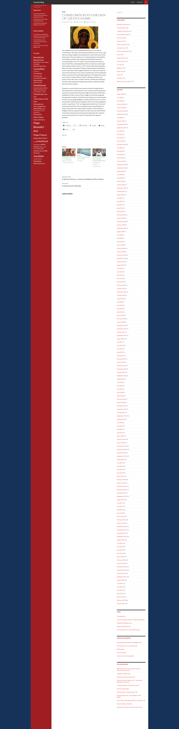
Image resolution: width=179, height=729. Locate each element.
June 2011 (120, 587)
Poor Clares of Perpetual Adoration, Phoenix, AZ (131, 700)
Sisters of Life (43, 147)
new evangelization (40, 106)
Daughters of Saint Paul (124, 673)
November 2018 (121, 292)
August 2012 (120, 540)
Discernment (120, 38)
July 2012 (120, 543)
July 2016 (120, 382)
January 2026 (121, 107)
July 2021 (120, 198)
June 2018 (120, 305)
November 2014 (121, 449)
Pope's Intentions (39, 120)
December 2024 (121, 124)
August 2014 (120, 459)
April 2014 (120, 473)
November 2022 (121, 168)
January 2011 (121, 603)
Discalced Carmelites (40, 78)
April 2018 (120, 312)
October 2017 (121, 332)
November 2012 (121, 530)
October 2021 (121, 191)
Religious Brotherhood (123, 626)
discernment (38, 80)
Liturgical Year (121, 48)
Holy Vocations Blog (123, 689)
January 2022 (121, 184)
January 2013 (121, 523)
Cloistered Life (121, 616)
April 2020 (120, 241)
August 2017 (120, 339)
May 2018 (120, 308)
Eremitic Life (120, 41)
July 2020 (120, 235)
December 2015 (121, 406)
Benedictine (39, 57)
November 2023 (121, 144)
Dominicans (40, 85)
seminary (36, 147)
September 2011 (121, 577)
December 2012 (121, 526)
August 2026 (120, 94)
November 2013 (121, 489)
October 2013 (121, 493)
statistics (36, 151)
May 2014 (120, 469)
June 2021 (120, 201)
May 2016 (120, 389)
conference (36, 71)
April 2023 (120, 154)
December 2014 (121, 446)
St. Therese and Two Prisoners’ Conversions (40, 41)
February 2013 (121, 520)
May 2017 (120, 349)
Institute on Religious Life (124, 623)
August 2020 (120, 231)
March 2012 (120, 556)
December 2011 (121, 566)
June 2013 (120, 506)
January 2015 (121, 442)
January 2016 (121, 402)
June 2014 (120, 466)
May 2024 (120, 134)
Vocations (120, 78)
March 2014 (120, 476)
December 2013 (121, 486)
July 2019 (120, 268)
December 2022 (121, 164)
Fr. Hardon (43, 91)
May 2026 (120, 101)
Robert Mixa (79, 22)
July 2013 (120, 503)
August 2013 (120, 499)
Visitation (37, 153)
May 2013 (120, 510)
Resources (120, 71)
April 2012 (120, 553)
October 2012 (121, 533)
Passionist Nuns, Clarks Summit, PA (127, 692)
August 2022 (120, 171)
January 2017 (121, 362)
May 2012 (120, 550)
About (133, 2)
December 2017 (121, 325)
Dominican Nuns (38, 82)
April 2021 (120, 208)
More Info (140, 2)
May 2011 (120, 590)
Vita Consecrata (121, 652)
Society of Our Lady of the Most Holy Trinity (129, 707)
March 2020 (120, 245)
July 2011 (120, 583)
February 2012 (121, 560)
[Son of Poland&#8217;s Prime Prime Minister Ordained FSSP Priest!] (99, 152)
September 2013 (121, 496)
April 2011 (120, 593)
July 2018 (120, 302)
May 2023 (120, 151)
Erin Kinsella (37, 34)
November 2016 (121, 369)
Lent (35, 96)
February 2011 (121, 600)
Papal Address (121, 58)
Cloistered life (121, 28)
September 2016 (121, 375)
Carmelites (39, 68)
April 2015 (120, 432)
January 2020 (121, 251)
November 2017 (121, 329)
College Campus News (123, 31)
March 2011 (120, 597)
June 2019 (120, 272)
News (63, 12)
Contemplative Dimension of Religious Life (129, 642)
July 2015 (120, 422)
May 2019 (120, 275)
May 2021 (120, 205)
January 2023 (121, 161)
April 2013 (120, 513)
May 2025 (120, 117)
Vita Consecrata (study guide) (125, 656)
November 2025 (121, 111)
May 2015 (120, 429)
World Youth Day (39, 163)
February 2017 (121, 359)
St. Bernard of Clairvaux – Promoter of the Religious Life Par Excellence (82, 178)
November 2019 (121, 258)
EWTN (35, 91)
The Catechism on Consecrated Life (127, 646)
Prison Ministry (121, 61)
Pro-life (119, 64)
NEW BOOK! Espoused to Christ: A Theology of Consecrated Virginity (41, 36)
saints (43, 144)
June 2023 (120, 148)
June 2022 (120, 174)
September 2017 (121, 335)
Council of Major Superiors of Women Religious (131, 619)
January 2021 (121, 218)
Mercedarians (39, 104)
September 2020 (121, 228)
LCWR (45, 94)
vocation (39, 156)
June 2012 (120, 546)
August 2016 (120, 379)
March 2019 (120, 282)
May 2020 (120, 238)
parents (44, 108)
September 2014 (121, 456)
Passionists (38, 114)
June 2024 (120, 131)
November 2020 (121, 221)
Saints (118, 74)
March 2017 (120, 355)
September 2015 (121, 416)
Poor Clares (39, 117)
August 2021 (120, 194)
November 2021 (121, 188)
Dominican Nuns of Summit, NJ (126, 677)
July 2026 (120, 97)
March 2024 (120, 141)
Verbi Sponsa (120, 649)
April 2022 (120, 178)
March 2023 (120, 158)
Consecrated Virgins (123, 34)
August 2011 (120, 580)
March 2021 (120, 211)
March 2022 (120, 181)
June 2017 (120, 345)
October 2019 (121, 262)
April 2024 (120, 138)
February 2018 (121, 318)
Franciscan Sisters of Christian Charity (128, 685)
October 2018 (121, 295)
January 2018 (121, 322)
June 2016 (120, 386)
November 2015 (121, 409)
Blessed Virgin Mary (123, 24)
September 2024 (121, 127)
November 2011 (121, 570)
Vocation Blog (39, 2)
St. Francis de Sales (39, 148)
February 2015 (121, 439)
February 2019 (121, 285)
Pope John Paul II (40, 138)
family (38, 91)
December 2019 (121, 255)
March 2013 (120, 516)
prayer (35, 141)
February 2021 (121, 215)
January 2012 (121, 563)
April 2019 (120, 278)
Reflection (120, 68)
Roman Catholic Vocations (124, 704)
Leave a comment (91, 22)
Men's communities (122, 51)
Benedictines (39, 60)
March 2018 (120, 315)
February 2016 (121, 399)
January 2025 (121, 121)
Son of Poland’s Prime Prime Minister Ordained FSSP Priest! (98, 159)
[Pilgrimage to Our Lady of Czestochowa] (68, 152)
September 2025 (121, 114)
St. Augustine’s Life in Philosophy (71, 185)
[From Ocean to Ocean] (84, 152)
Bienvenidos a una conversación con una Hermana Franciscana (128, 669)
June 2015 (120, 426)
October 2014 (121, 453)
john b (35, 45)
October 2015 (121, 412)
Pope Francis (40, 134)
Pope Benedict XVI (39, 127)
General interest (121, 44)
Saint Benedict (37, 144)
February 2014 (121, 479)
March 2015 (120, 436)
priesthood (42, 141)
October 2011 (121, 573)
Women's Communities (123, 81)
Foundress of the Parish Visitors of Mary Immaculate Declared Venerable (40, 15)
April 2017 (120, 352)
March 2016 (120, 396)
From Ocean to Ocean (83, 157)
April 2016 (120, 392)
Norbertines (38, 109)
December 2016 (121, 365)
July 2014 (120, 463)
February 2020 (121, 248)
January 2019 (121, 288)
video (46, 151)
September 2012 (121, 536)
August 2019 (120, 265)
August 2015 (120, 419)
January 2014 (121, 483)
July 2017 (120, 342)
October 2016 (121, 372)
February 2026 (121, 104)
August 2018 (120, 298)
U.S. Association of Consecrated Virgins (128, 630)
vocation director (38, 159)
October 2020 (121, 225)
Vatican (42, 151)
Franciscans (39, 94)
